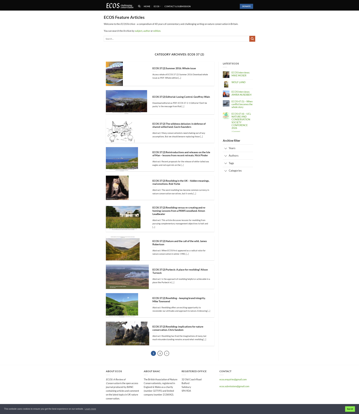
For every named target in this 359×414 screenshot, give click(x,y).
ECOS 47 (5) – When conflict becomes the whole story (242, 104)
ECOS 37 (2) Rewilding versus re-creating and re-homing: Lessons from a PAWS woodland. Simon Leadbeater (179, 210)
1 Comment (242, 131)
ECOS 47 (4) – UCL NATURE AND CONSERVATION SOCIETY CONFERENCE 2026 (241, 121)
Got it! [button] (350, 409)
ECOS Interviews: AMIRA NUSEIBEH (241, 93)
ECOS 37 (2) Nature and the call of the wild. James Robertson (179, 243)
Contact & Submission (177, 6)
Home (147, 6)
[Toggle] (226, 148)
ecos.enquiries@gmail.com (233, 379)
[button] (139, 6)
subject (138, 30)
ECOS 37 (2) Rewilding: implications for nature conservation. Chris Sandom (177, 328)
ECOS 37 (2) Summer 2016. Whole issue (174, 68)
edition (156, 30)
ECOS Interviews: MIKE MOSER (241, 74)
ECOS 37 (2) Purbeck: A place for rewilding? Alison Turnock (180, 271)
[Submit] (252, 39)
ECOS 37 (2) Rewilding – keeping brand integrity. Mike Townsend (179, 300)
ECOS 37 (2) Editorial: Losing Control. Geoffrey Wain (181, 96)
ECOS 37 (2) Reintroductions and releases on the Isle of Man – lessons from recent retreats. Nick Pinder (181, 154)
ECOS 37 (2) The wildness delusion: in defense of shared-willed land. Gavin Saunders (179, 125)
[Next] (166, 353)
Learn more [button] (90, 409)
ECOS (156, 6)
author (146, 30)
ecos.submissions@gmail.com (234, 386)
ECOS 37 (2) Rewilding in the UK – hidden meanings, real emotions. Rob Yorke (180, 182)
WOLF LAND (239, 82)
